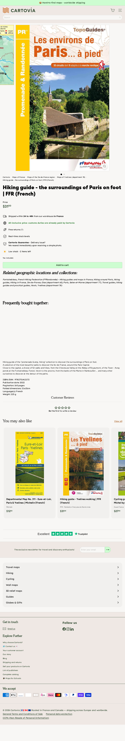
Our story (7, 654)
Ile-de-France (34, 282)
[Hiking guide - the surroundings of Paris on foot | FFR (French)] (62, 324)
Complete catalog (11, 674)
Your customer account (13, 650)
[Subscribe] (108, 550)
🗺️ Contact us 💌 (10, 646)
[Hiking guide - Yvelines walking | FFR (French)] (83, 471)
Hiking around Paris (103, 279)
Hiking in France (18, 282)
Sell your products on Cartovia (16, 666)
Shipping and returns (12, 662)
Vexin (33, 285)
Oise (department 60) (52, 282)
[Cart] (112, 10)
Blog (5, 658)
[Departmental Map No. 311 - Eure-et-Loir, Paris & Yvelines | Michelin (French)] (29, 471)
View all (118, 421)
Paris (65, 282)
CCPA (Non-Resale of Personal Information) (26, 718)
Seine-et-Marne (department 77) (85, 282)
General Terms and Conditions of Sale (23, 714)
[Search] (120, 17)
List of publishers (10, 670)
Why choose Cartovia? (13, 642)
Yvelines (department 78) (49, 285)
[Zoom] (105, 166)
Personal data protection (59, 714)
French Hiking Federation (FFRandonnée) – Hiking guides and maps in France (55, 279)
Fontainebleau (10, 279)
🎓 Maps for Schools (12, 678)
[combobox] (62, 17)
